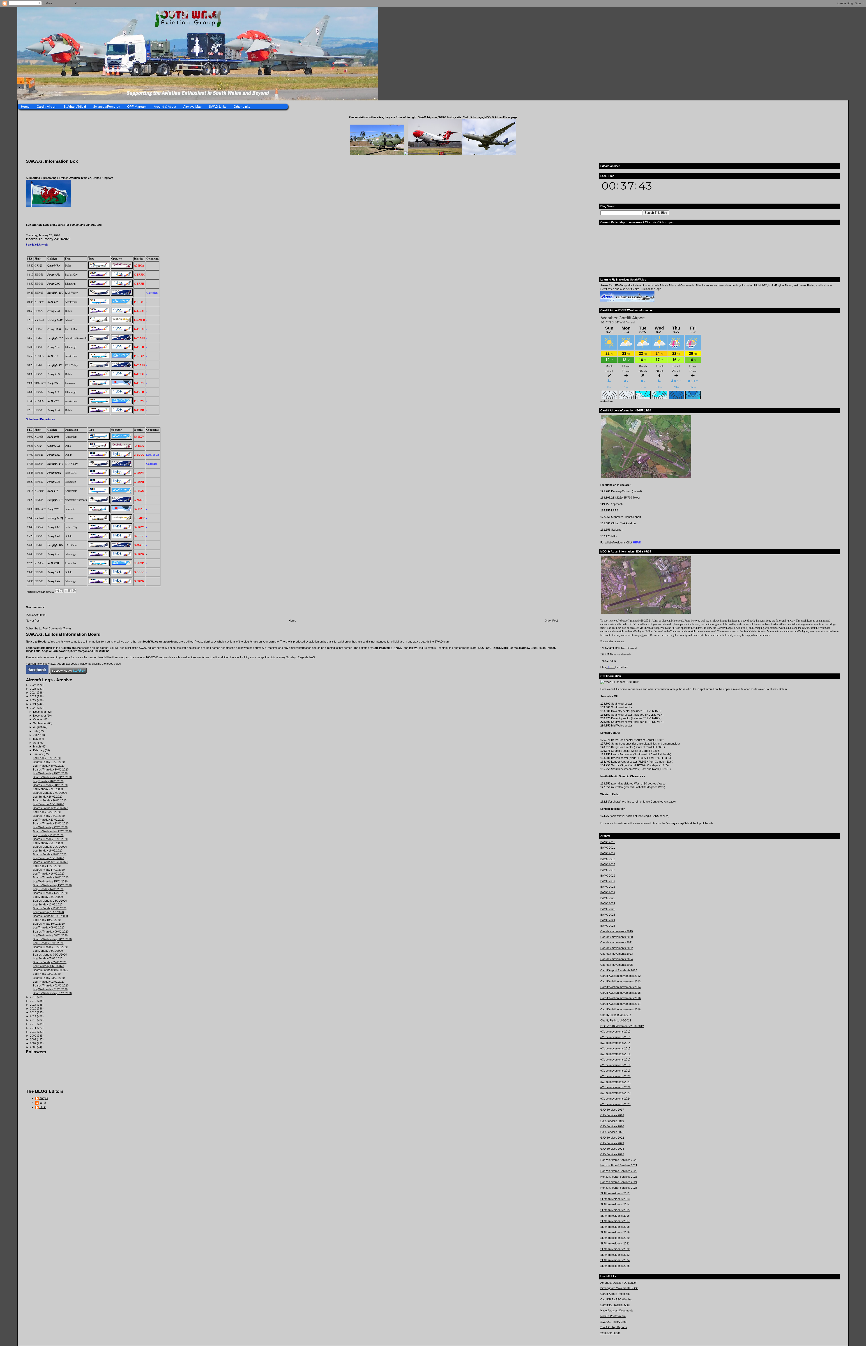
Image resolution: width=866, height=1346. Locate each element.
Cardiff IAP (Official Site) (615, 1305)
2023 (33, 696)
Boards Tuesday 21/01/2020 (50, 839)
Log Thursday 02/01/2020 (48, 981)
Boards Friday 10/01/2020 (49, 923)
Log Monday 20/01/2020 (48, 843)
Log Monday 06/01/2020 (48, 950)
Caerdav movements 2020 (616, 937)
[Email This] (57, 590)
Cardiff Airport (46, 106)
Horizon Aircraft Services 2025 (618, 1187)
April (36, 742)
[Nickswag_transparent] (48, 205)
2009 (33, 1035)
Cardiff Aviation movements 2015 (620, 992)
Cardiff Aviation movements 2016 (620, 998)
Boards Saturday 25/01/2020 (50, 808)
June (36, 735)
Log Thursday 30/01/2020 (48, 765)
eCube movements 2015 (615, 1048)
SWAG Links (217, 106)
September (40, 723)
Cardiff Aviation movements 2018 (620, 1009)
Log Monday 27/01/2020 (48, 789)
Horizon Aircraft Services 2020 (618, 1160)
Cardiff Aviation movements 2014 (620, 987)
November (40, 715)
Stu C (42, 1107)
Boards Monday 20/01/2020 (50, 846)
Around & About (165, 106)
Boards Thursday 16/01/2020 (51, 877)
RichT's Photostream (613, 1316)
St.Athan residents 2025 (615, 1265)
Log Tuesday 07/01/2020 (48, 943)
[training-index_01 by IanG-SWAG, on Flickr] (627, 301)
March (37, 746)
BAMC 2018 (607, 886)
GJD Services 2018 (612, 1115)
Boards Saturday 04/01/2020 (50, 970)
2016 (33, 1008)
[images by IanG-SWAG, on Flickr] (37, 672)
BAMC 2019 (607, 892)
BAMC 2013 (607, 859)
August (37, 727)
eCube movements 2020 (615, 1076)
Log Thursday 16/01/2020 (48, 873)
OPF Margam (137, 106)
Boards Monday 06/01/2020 (50, 954)
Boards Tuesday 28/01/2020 (50, 785)
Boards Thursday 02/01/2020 (51, 985)
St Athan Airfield (75, 106)
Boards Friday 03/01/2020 (49, 977)
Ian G (42, 1102)
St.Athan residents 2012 (615, 1193)
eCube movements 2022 (615, 1087)
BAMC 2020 (607, 898)
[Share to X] (65, 590)
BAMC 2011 (607, 847)
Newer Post (33, 620)
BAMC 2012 (607, 853)
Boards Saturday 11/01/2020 (50, 916)
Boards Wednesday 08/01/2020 (52, 939)
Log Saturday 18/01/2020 (48, 858)
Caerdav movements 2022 (616, 948)
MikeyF (413, 648)
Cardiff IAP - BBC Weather (616, 1299)
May (36, 738)
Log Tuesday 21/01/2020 (48, 835)
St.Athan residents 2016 (615, 1215)
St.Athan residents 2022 (615, 1249)
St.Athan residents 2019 (615, 1232)
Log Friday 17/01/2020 (47, 866)
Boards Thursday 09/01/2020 (51, 931)
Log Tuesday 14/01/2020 (48, 889)
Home (25, 106)
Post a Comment (36, 614)
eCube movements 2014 (615, 1042)
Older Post (551, 620)
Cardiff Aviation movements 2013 (620, 981)
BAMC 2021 (607, 903)
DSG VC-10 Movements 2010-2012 (622, 1026)
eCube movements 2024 (615, 1098)
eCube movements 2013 (615, 1037)
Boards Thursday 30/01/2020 (51, 769)
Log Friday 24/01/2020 (47, 812)
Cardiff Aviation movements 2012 (620, 975)
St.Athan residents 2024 (615, 1260)
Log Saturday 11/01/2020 (48, 912)
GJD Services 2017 (612, 1109)
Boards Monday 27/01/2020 (50, 792)
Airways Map (192, 106)
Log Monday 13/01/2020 (48, 896)
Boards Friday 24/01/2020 (49, 815)
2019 (33, 997)
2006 (33, 1047)
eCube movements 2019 (615, 1070)
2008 (33, 1039)
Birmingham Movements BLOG (619, 1288)
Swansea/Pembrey (106, 106)
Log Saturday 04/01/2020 (48, 966)
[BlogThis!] (61, 590)
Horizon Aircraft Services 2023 (618, 1176)
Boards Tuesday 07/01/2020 (50, 947)
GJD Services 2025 (612, 1154)
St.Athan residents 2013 (615, 1199)
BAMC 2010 (607, 842)
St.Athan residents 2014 (615, 1204)
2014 (33, 1016)
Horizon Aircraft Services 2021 (618, 1165)
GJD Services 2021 (612, 1132)
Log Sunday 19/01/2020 (47, 850)
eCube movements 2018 (615, 1065)
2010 (33, 1031)
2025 (33, 688)
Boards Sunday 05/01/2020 (50, 962)
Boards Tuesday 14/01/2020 (50, 893)
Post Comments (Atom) (57, 628)
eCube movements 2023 (615, 1093)
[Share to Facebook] (70, 590)
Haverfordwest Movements (616, 1310)
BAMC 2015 (607, 870)
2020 (33, 708)
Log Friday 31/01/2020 (47, 758)
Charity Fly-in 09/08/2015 (615, 1014)
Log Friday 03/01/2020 (47, 973)
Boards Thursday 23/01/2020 (51, 823)
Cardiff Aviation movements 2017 (620, 1003)
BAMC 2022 (607, 909)
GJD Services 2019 (612, 1121)
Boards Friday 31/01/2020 (49, 762)
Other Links (242, 106)
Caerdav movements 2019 (616, 931)
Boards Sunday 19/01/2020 (50, 854)
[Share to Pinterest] (74, 590)
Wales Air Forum (610, 1332)
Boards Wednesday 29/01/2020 (52, 777)
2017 (33, 1004)
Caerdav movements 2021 (616, 942)
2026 (33, 685)
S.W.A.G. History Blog (613, 1321)
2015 (33, 1012)
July (36, 731)
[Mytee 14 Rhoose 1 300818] (619, 682)
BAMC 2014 (607, 864)
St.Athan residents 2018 (615, 1226)
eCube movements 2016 (615, 1054)
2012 (33, 1024)
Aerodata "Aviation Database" (618, 1282)
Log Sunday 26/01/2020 (47, 796)
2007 (33, 1043)
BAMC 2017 (607, 881)
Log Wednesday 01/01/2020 (50, 989)
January (38, 754)
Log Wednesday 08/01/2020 (50, 935)
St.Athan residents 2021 (615, 1243)
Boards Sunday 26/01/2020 (50, 800)
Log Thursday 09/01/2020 (48, 927)
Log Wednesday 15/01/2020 (50, 881)
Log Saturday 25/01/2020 (48, 804)
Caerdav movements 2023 (616, 953)
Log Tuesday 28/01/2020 (48, 781)
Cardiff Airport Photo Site (615, 1293)
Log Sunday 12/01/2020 (47, 904)
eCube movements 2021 (615, 1082)
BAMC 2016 (607, 875)
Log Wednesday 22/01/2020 (50, 827)
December (40, 711)
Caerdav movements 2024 (616, 959)
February (39, 750)
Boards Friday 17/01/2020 (49, 869)
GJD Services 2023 (612, 1143)
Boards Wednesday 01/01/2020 (52, 993)
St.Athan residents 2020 (615, 1237)
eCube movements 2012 (615, 1031)
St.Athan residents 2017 (615, 1221)
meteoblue (606, 401)
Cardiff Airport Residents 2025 (618, 970)
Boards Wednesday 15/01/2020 (52, 885)
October (38, 719)
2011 (33, 1028)
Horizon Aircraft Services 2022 (618, 1171)
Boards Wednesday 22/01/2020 (52, 831)
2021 (33, 704)
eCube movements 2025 (615, 1104)
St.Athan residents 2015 (615, 1210)
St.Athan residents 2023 (615, 1254)
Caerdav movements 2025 (616, 964)
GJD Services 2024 (612, 1148)
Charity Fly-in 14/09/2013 (615, 1020)
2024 (33, 692)
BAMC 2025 (607, 925)
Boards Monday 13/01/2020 (50, 900)
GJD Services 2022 (612, 1137)
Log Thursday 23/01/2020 (48, 819)
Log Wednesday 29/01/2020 (50, 773)
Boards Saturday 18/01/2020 (50, 862)
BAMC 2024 (607, 920)
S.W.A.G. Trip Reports (613, 1327)
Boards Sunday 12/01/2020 (50, 908)
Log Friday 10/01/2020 (47, 919)
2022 (33, 700)
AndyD (398, 648)
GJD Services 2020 (612, 1126)
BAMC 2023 (607, 914)
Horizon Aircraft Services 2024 (618, 1182)
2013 (33, 1020)
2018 (33, 1001)
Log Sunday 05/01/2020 (47, 958)
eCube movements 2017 (615, 1059)
